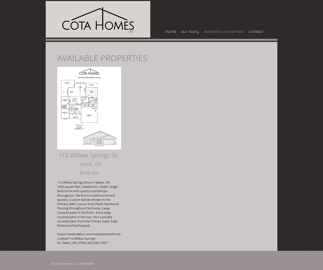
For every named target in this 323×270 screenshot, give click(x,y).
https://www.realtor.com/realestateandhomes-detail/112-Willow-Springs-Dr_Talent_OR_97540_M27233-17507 (89, 238)
